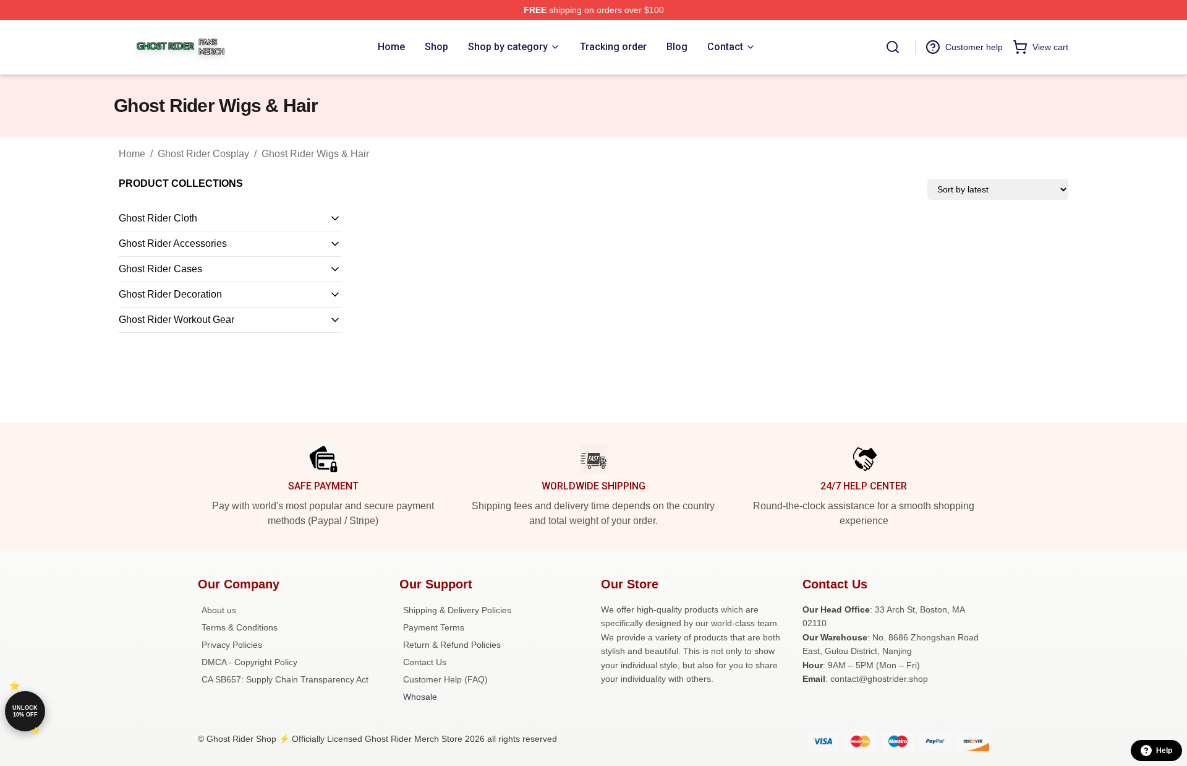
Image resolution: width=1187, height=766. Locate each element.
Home (132, 153)
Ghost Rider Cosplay (203, 153)
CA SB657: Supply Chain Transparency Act (285, 679)
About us (219, 610)
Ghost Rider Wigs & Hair (315, 153)
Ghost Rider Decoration (170, 294)
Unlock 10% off (25, 711)
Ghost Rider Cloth (158, 218)
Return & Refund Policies (452, 645)
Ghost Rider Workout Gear (176, 319)
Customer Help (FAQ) (445, 679)
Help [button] (1164, 750)
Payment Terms (433, 627)
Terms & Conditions (240, 627)
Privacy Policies (232, 645)
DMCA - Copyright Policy (249, 662)
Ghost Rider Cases (160, 269)
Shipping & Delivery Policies (457, 610)
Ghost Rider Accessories (173, 243)
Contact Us (424, 662)
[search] (892, 47)
